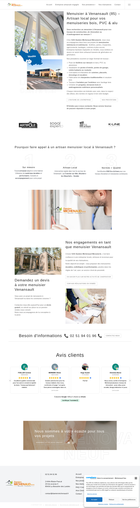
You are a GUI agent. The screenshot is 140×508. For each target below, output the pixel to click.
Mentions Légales (103, 504)
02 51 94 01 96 (51, 474)
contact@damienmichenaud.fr (57, 493)
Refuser (111, 499)
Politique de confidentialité (116, 504)
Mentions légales (51, 504)
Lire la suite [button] (24, 390)
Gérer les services (92, 494)
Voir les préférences (128, 499)
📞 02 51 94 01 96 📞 (83, 336)
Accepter (94, 499)
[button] (136, 478)
